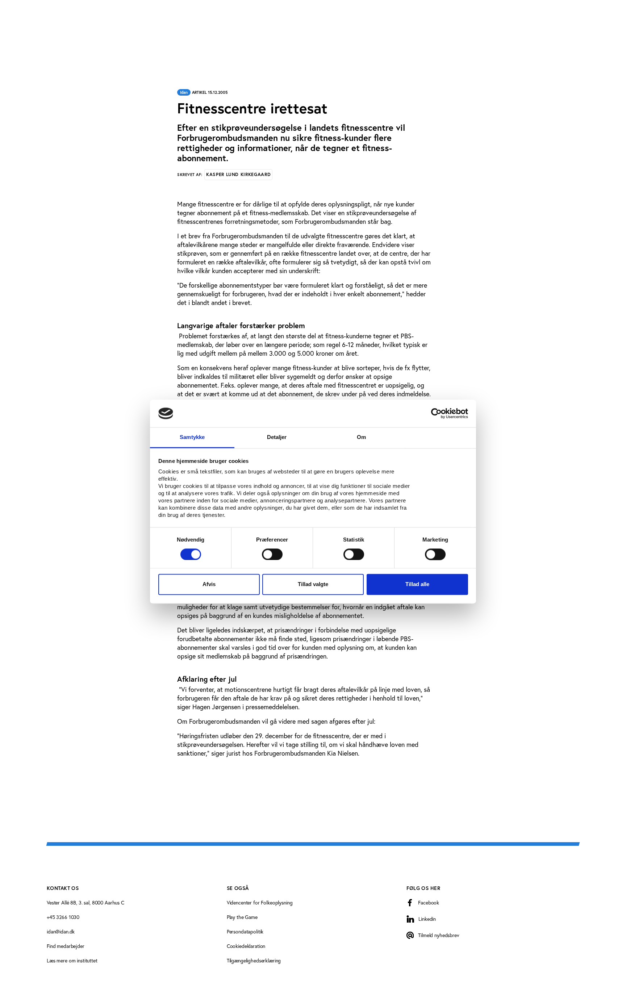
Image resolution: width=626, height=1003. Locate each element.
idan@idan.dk (61, 931)
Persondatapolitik (245, 931)
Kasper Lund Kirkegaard (238, 174)
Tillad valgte (313, 584)
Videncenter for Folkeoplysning (260, 902)
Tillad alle (417, 584)
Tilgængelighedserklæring (254, 960)
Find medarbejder (65, 946)
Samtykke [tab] (192, 437)
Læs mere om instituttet (72, 960)
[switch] (272, 554)
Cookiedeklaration (246, 946)
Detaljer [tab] (277, 437)
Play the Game (242, 917)
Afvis (209, 584)
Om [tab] (361, 437)
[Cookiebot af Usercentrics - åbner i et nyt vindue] (436, 413)
